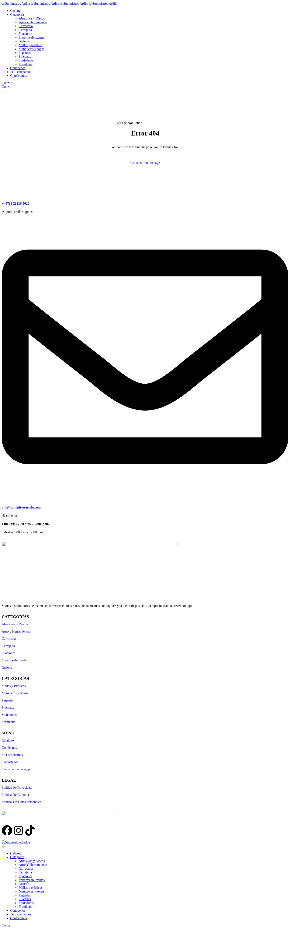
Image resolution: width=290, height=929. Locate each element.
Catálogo (8, 740)
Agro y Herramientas (16, 631)
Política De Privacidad (17, 787)
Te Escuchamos (12, 755)
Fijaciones (8, 653)
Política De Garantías (16, 794)
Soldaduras (9, 715)
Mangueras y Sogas (15, 693)
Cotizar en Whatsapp (16, 769)
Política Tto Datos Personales (21, 802)
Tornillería (8, 722)
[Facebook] (7, 830)
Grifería (7, 667)
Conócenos (9, 747)
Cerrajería (8, 646)
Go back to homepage (145, 163)
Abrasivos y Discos (15, 624)
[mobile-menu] (3, 91)
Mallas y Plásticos (14, 686)
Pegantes (8, 700)
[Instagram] (18, 830)
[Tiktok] (30, 830)
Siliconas (8, 707)
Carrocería (9, 638)
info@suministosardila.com (21, 507)
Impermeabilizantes (15, 660)
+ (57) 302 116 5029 (15, 203)
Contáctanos (10, 762)
